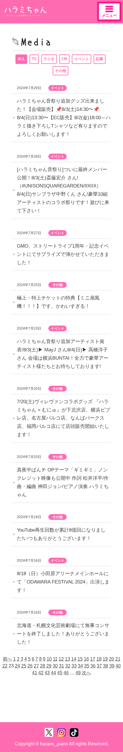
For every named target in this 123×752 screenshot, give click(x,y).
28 (42, 665)
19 (105, 659)
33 (74, 665)
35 (86, 665)
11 (55, 659)
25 (23, 665)
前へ (7, 659)
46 (66, 672)
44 (53, 672)
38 (105, 665)
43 (47, 672)
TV (34, 59)
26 (30, 665)
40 (118, 665)
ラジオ (49, 59)
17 (92, 659)
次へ (86, 672)
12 (61, 659)
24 (17, 665)
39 (111, 665)
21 (117, 659)
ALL (21, 59)
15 (80, 659)
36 (93, 665)
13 (67, 659)
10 (49, 659)
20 (111, 659)
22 (4, 665)
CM (64, 59)
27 (36, 665)
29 (48, 665)
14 (73, 659)
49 (78, 672)
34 (80, 665)
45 (59, 672)
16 (86, 659)
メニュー (109, 15)
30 (55, 665)
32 (67, 665)
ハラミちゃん (26, 9)
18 (99, 659)
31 (61, 665)
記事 (99, 59)
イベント (81, 59)
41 (34, 672)
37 (99, 665)
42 (40, 672)
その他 (60, 70)
